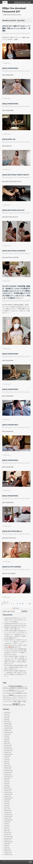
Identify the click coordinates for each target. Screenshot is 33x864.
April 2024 (6, 763)
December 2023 (8, 770)
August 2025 (7, 734)
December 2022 (8, 792)
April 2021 (6, 829)
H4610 (22, 691)
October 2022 (7, 796)
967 (23, 687)
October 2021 (7, 818)
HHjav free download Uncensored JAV (14, 9)
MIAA (22, 693)
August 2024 (7, 756)
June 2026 (7, 716)
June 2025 (7, 738)
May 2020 (6, 845)
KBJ (19, 693)
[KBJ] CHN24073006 (10, 354)
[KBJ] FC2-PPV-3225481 (11, 567)
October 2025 (7, 730)
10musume (5, 687)
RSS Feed (16, 608)
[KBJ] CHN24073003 (10, 496)
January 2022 (7, 812)
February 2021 (8, 832)
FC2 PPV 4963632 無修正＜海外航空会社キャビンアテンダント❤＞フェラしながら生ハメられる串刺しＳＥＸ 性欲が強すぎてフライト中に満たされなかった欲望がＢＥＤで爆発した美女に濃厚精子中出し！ (15, 634)
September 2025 (8, 732)
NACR (7, 695)
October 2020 (7, 840)
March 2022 (7, 809)
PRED (15, 695)
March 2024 (7, 765)
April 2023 (6, 785)
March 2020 (7, 849)
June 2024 (7, 759)
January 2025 (7, 747)
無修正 (17, 704)
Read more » (7, 63)
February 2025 (8, 745)
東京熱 (10, 704)
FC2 (11, 690)
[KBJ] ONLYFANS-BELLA (12, 531)
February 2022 (8, 810)
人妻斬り (19, 701)
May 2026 (6, 718)
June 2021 (7, 825)
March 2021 (7, 830)
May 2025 (6, 739)
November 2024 (8, 750)
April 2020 (6, 847)
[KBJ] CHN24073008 (10, 104)
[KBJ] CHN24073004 (10, 460)
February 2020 (8, 851)
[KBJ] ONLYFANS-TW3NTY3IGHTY (15, 175)
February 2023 (8, 789)
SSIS (22, 696)
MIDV (4, 696)
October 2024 (7, 752)
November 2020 (8, 838)
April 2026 (6, 719)
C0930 (6, 688)
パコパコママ (8, 701)
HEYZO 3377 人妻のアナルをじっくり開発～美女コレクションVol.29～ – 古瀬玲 (16, 28)
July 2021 (6, 823)
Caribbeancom (12, 688)
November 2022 (8, 794)
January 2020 (7, 852)
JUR (16, 693)
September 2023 (8, 776)
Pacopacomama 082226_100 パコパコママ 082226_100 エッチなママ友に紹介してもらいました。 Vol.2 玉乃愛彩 (15, 619)
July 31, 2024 (17, 33)
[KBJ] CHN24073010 (10, 425)
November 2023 (8, 772)
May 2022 (6, 805)
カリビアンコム (10, 699)
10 (17, 603)
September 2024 (8, 754)
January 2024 (7, 769)
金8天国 (23, 704)
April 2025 (6, 741)
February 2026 (8, 723)
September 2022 (8, 798)
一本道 (14, 701)
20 (20, 603)
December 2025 (8, 727)
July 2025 (6, 736)
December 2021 (8, 814)
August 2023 (7, 778)
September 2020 (8, 841)
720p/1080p (15, 686)
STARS (25, 695)
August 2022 (7, 800)
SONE (18, 696)
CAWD (25, 688)
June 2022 (7, 803)
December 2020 (8, 836)
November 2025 (8, 728)
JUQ (13, 693)
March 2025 (7, 743)
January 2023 (7, 790)
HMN (8, 693)
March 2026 (7, 721)
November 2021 (8, 816)
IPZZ (11, 693)
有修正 (7, 704)
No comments (26, 33)
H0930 (19, 691)
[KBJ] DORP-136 (8, 139)
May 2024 (6, 761)
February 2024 (8, 767)
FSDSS (16, 691)
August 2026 (7, 712)
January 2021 (7, 834)
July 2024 (6, 758)
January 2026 (7, 725)
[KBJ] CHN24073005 (10, 389)
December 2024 (8, 748)
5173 (26, 687)
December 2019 (8, 854)
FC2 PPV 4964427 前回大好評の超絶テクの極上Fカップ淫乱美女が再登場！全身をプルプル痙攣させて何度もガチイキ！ (15, 667)
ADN (4, 688)
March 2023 (7, 787)
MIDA (25, 693)
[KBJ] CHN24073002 (10, 68)
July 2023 (6, 779)
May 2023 (6, 783)
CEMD (4, 691)
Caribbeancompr (20, 688)
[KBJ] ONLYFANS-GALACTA (13, 210)
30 (23, 603)
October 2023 (7, 774)
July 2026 (6, 714)
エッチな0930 (19, 697)
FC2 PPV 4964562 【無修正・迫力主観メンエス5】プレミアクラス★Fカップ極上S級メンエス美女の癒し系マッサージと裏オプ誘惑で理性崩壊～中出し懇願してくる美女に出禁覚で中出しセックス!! (15, 660)
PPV (11, 695)
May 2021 (6, 827)
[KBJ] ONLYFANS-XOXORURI (13, 251)
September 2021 (8, 820)
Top (31, 861)
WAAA (8, 697)
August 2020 (7, 843)
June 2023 (7, 781)
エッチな (13, 697)
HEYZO (4, 693)
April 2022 (6, 807)
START (4, 697)
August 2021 (7, 821)
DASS (7, 691)
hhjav (10, 33)
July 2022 (6, 801)
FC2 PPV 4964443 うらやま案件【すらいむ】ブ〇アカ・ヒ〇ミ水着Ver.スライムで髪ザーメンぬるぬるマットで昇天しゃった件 (15, 641)
